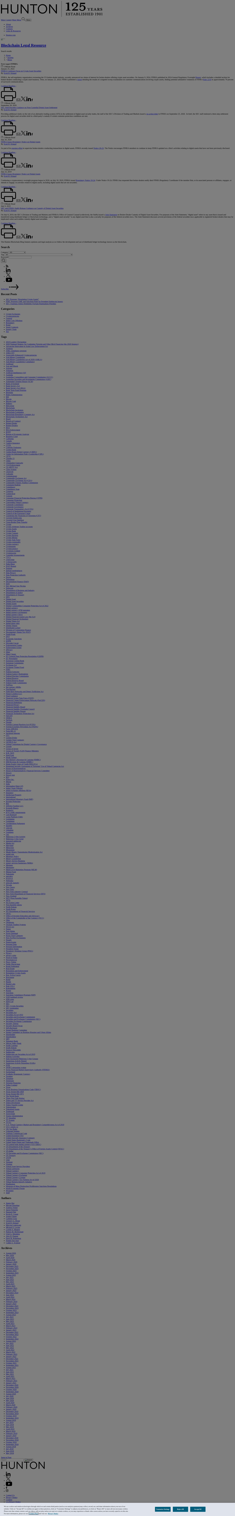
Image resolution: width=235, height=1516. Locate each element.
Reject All (180, 1509)
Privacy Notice (53, 1513)
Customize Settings (162, 1509)
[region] (117, 1509)
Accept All (197, 1509)
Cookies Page (33, 1513)
